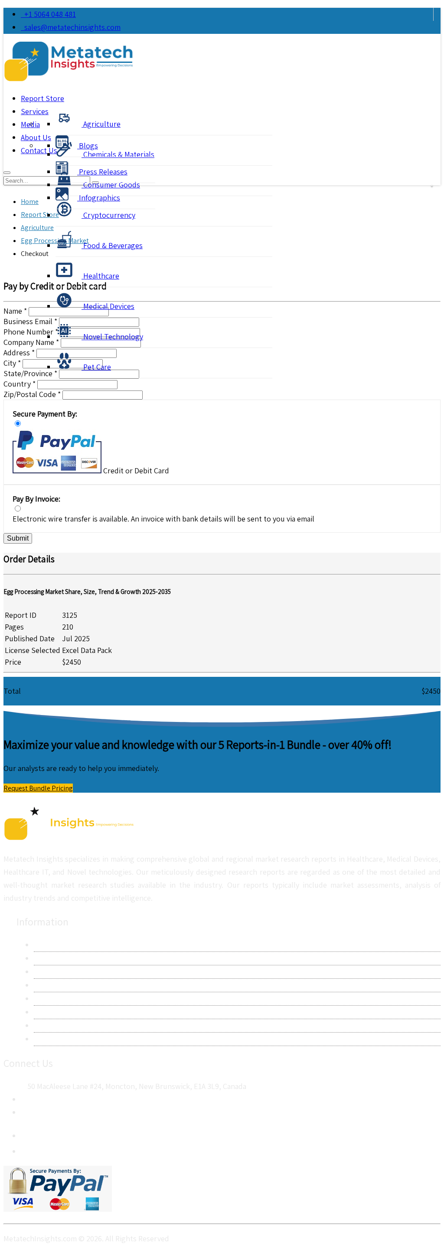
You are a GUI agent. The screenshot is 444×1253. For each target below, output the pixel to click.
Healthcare (100, 276)
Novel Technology (112, 336)
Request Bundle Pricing (38, 788)
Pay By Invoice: (36, 499)
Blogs (87, 146)
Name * (15, 311)
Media (30, 124)
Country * (19, 384)
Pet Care (96, 367)
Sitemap (47, 1039)
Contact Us (52, 958)
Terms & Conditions (66, 999)
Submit (18, 538)
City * (12, 363)
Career (45, 1025)
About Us (49, 945)
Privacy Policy (56, 985)
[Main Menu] (6, 172)
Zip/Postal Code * (32, 394)
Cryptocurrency (108, 215)
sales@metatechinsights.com (72, 27)
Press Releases (102, 172)
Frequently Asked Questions (80, 1012)
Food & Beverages (112, 245)
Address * (19, 353)
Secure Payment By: (45, 414)
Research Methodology (72, 972)
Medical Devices (108, 306)
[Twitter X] (28, 1149)
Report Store (42, 98)
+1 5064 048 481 (48, 14)
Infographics (98, 198)
